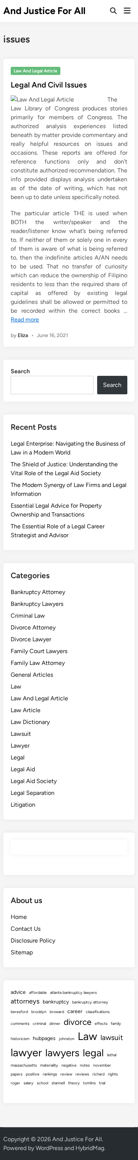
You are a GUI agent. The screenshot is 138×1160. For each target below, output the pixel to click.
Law (16, 686)
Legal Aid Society (34, 781)
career (74, 1011)
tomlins (89, 1083)
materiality (49, 1065)
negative (69, 1065)
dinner (54, 1023)
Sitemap (22, 952)
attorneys (25, 1001)
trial (102, 1083)
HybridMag (89, 1148)
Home (19, 916)
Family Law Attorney (38, 662)
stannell (58, 1083)
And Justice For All (44, 11)
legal (93, 1053)
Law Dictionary (30, 721)
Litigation (23, 804)
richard (98, 1074)
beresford (19, 1011)
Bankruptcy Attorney (38, 592)
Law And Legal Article (35, 70)
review (66, 1074)
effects (101, 1023)
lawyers (62, 1053)
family (116, 1023)
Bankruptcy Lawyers (37, 603)
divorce (77, 1022)
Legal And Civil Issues (49, 84)
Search (20, 371)
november (102, 1065)
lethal (111, 1055)
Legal (18, 757)
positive (32, 1074)
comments (20, 1023)
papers (16, 1074)
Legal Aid (23, 769)
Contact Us (25, 928)
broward (57, 1011)
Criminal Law (28, 615)
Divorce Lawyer (31, 639)
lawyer (26, 1052)
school (42, 1083)
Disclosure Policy (33, 940)
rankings (50, 1074)
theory (74, 1083)
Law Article (25, 710)
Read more (25, 319)
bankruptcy (56, 1002)
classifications (98, 1011)
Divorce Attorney (33, 627)
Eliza (23, 335)
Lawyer (20, 745)
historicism (20, 1038)
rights (113, 1074)
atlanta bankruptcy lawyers (73, 992)
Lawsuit (21, 733)
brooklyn (38, 1011)
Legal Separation (32, 792)
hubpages (44, 1038)
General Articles (32, 674)
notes (85, 1065)
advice (18, 992)
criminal (39, 1023)
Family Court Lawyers (39, 651)
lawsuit (111, 1037)
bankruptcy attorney (90, 1002)
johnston (66, 1038)
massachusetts (24, 1065)
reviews (82, 1074)
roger (15, 1083)
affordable (38, 992)
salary (28, 1083)
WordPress (49, 1148)
